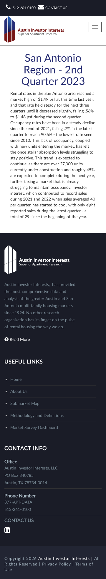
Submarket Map (24, 404)
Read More (20, 340)
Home (15, 380)
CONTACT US (56, 8)
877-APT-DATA (18, 502)
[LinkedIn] (7, 530)
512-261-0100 (24, 8)
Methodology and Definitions (37, 416)
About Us (18, 392)
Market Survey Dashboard (34, 428)
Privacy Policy (57, 564)
